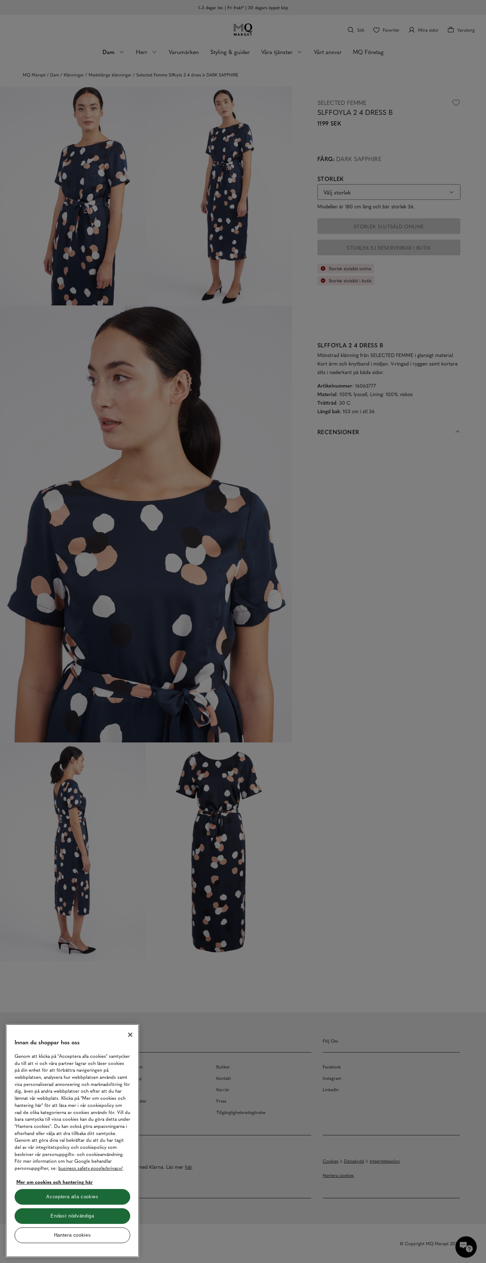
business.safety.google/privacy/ (90, 1168)
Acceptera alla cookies (72, 1196)
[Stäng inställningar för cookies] (130, 1035)
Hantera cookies (72, 1235)
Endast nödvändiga (72, 1216)
